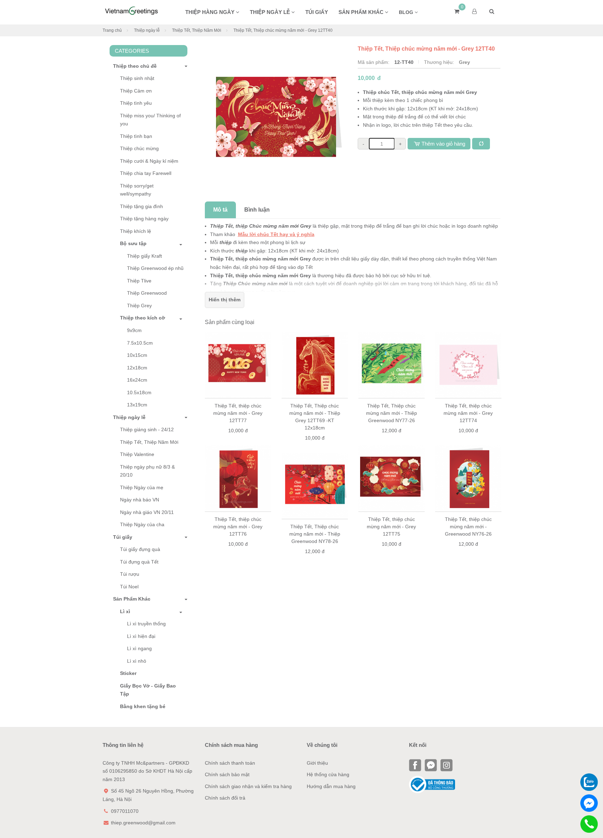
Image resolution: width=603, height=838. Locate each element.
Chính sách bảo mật (227, 774)
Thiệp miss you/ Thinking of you (150, 120)
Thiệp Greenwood (147, 293)
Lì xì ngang (139, 648)
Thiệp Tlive (139, 281)
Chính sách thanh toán (230, 763)
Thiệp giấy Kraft (144, 256)
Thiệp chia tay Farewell (145, 173)
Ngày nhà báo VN (139, 499)
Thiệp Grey (139, 305)
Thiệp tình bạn (136, 136)
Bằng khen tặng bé (142, 706)
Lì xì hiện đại (141, 636)
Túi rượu (129, 574)
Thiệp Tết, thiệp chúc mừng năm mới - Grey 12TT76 (314, 526)
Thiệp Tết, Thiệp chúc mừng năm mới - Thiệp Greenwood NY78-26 (391, 534)
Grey (464, 62)
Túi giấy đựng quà (140, 549)
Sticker (128, 673)
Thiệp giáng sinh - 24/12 (147, 429)
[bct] (432, 784)
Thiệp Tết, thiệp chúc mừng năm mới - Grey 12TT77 (314, 413)
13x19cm (137, 404)
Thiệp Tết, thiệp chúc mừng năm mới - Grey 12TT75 (468, 526)
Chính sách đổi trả (225, 798)
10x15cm (137, 355)
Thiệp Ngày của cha (142, 524)
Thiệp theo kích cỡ (142, 318)
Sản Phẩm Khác (131, 599)
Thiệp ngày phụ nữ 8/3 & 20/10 (147, 471)
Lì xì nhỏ (136, 661)
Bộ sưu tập (133, 243)
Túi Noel (129, 586)
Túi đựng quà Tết (139, 562)
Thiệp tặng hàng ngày (144, 218)
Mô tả (220, 210)
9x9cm (134, 330)
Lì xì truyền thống (146, 623)
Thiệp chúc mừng (139, 148)
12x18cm (137, 367)
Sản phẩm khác (361, 12)
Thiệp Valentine (137, 454)
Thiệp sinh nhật (137, 78)
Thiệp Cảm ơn (136, 91)
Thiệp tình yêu (136, 103)
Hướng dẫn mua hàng (331, 786)
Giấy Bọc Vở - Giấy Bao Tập (148, 690)
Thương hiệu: (439, 62)
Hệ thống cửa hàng (328, 774)
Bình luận (257, 210)
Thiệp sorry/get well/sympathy (137, 190)
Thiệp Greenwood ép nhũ (155, 268)
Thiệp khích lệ (135, 231)
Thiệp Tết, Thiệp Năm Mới (196, 30)
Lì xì (125, 611)
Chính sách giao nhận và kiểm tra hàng (248, 786)
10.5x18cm (139, 392)
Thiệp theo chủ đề (135, 66)
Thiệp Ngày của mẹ (141, 487)
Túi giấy (316, 12)
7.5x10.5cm (140, 343)
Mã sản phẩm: (374, 62)
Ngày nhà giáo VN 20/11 (147, 512)
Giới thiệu (317, 763)
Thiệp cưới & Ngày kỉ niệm (149, 161)
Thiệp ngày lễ (270, 12)
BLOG (407, 12)
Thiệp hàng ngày (210, 12)
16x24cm (137, 380)
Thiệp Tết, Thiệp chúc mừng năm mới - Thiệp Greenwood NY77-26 (468, 413)
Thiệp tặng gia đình (141, 206)
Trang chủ (112, 30)
